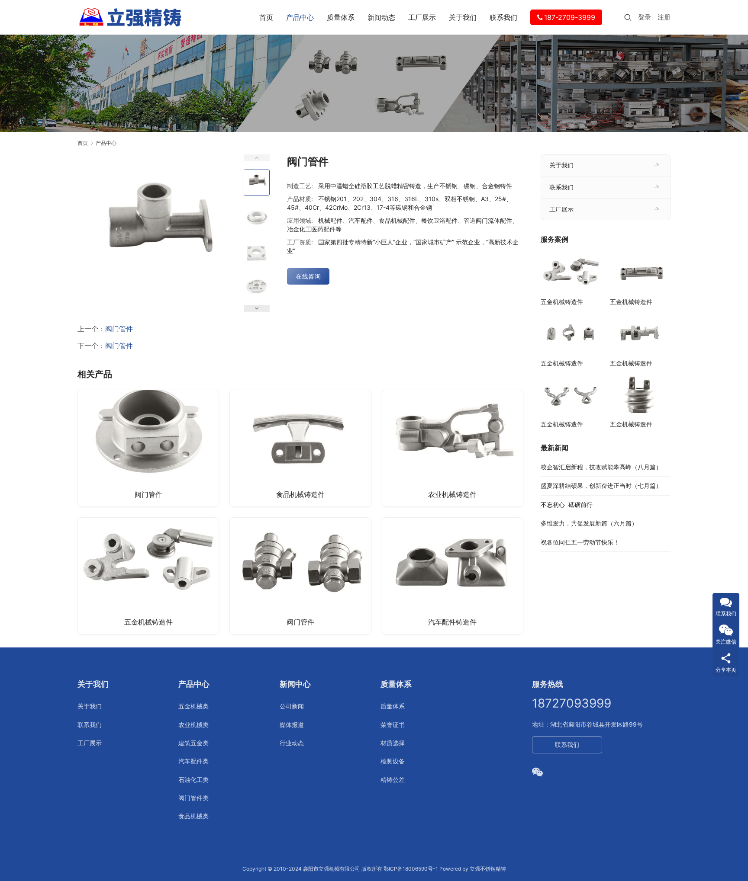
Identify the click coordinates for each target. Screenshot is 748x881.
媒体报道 (292, 724)
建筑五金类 (193, 742)
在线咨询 (308, 276)
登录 (644, 17)
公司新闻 (292, 706)
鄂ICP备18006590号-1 (411, 868)
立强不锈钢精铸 (488, 868)
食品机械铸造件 (300, 494)
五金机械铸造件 (148, 622)
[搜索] (628, 17)
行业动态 (292, 742)
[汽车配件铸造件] (452, 576)
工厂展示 (422, 17)
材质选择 (392, 742)
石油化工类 (193, 779)
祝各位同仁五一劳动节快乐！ (580, 542)
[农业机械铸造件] (452, 448)
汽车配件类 (193, 761)
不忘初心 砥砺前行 (567, 504)
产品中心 (300, 17)
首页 (266, 17)
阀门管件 (119, 328)
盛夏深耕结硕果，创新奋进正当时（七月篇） (601, 485)
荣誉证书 (392, 724)
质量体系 (341, 17)
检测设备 (392, 761)
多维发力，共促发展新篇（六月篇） (589, 523)
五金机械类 (193, 706)
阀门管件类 (193, 797)
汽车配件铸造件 (452, 622)
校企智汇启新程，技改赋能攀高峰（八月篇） (601, 467)
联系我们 (503, 17)
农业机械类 (193, 724)
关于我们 (463, 17)
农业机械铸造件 (452, 494)
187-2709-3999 (569, 17)
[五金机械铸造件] (148, 576)
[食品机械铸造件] (300, 448)
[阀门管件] (148, 448)
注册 (664, 17)
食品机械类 (193, 816)
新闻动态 (381, 17)
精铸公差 (392, 779)
